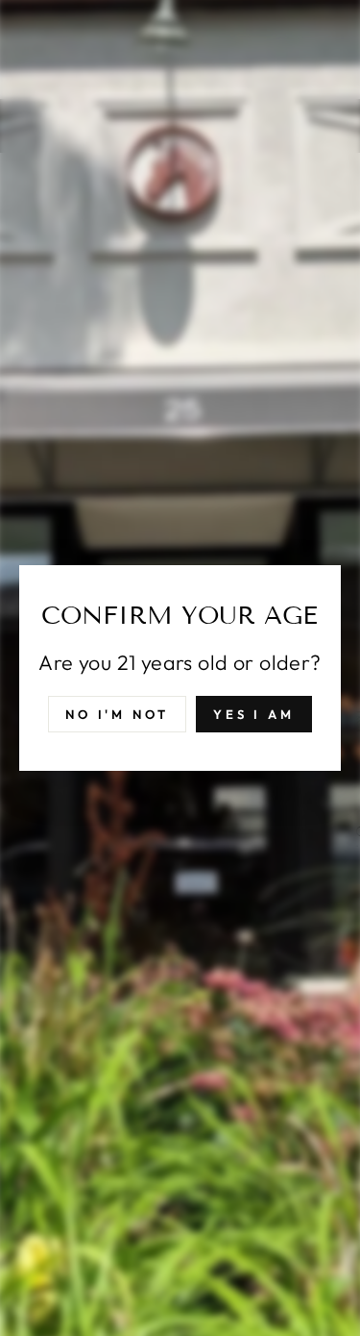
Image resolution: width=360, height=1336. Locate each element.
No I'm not (117, 714)
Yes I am (254, 714)
